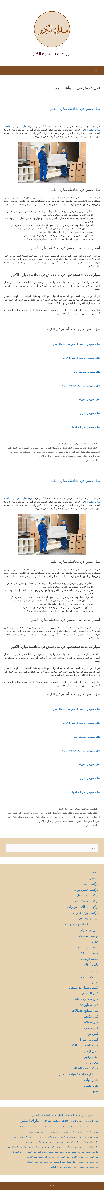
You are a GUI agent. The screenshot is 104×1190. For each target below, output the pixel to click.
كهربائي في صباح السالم (77, 1132)
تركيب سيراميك (87, 895)
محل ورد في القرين (14, 1147)
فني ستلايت (90, 1022)
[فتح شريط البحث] (4, 71)
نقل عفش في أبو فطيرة (85, 447)
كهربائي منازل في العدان (32, 1132)
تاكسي (93, 878)
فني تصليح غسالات (85, 1010)
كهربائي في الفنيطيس (46, 1126)
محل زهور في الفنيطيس (57, 1142)
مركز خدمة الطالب (85, 1068)
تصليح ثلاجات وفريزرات (81, 924)
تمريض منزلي (88, 930)
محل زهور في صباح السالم (75, 1147)
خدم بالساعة (89, 953)
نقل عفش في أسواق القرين (58, 447)
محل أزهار (91, 1051)
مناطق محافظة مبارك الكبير (78, 1074)
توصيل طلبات (88, 936)
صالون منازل (89, 976)
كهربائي (92, 1033)
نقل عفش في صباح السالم (39, 1162)
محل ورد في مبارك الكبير (45, 1152)
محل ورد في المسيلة (78, 1152)
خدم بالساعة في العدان (69, 1115)
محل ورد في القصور (92, 1152)
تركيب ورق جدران (85, 913)
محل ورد (92, 1062)
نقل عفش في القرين (79, 452)
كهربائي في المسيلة (92, 1132)
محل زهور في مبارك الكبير (43, 1147)
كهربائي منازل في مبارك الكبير (89, 1137)
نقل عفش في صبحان (76, 456)
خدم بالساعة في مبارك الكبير (45, 1120)
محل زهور (91, 1057)
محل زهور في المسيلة (91, 1147)
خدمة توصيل (89, 959)
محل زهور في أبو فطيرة (21, 1137)
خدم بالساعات (88, 947)
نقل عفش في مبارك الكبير (52, 456)
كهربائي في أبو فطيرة (91, 1126)
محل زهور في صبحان (58, 1147)
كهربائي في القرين (33, 1126)
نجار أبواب (91, 1080)
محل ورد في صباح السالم (62, 1152)
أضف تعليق (91, 460)
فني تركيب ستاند (86, 999)
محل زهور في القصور (27, 1142)
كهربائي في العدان (60, 1126)
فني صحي (91, 1028)
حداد (95, 941)
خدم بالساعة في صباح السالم (84, 1121)
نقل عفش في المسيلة (35, 452)
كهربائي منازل (88, 1039)
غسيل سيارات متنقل (83, 987)
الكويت (93, 443)
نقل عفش (63, 443)
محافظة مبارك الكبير (79, 443)
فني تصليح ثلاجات (85, 1005)
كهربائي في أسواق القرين (76, 1126)
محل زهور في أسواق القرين (89, 1142)
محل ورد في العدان (27, 1147)
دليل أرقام (91, 964)
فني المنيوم (90, 993)
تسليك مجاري (88, 918)
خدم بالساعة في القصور (44, 1115)
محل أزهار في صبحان (36, 1137)
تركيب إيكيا (90, 884)
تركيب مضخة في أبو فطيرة (90, 1116)
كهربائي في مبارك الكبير (48, 1132)
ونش (95, 1091)
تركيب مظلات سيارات (82, 907)
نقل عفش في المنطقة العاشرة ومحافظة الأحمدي (76, 344)
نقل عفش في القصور (57, 452)
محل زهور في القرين (42, 1142)
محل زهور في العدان (73, 1142)
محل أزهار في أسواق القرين (70, 1137)
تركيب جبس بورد (86, 889)
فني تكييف (90, 1016)
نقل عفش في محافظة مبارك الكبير (75, 109)
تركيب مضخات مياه (84, 901)
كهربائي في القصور (20, 1126)
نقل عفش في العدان (33, 447)
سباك (94, 970)
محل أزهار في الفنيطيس (52, 1137)
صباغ (94, 982)
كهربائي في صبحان (63, 1132)
